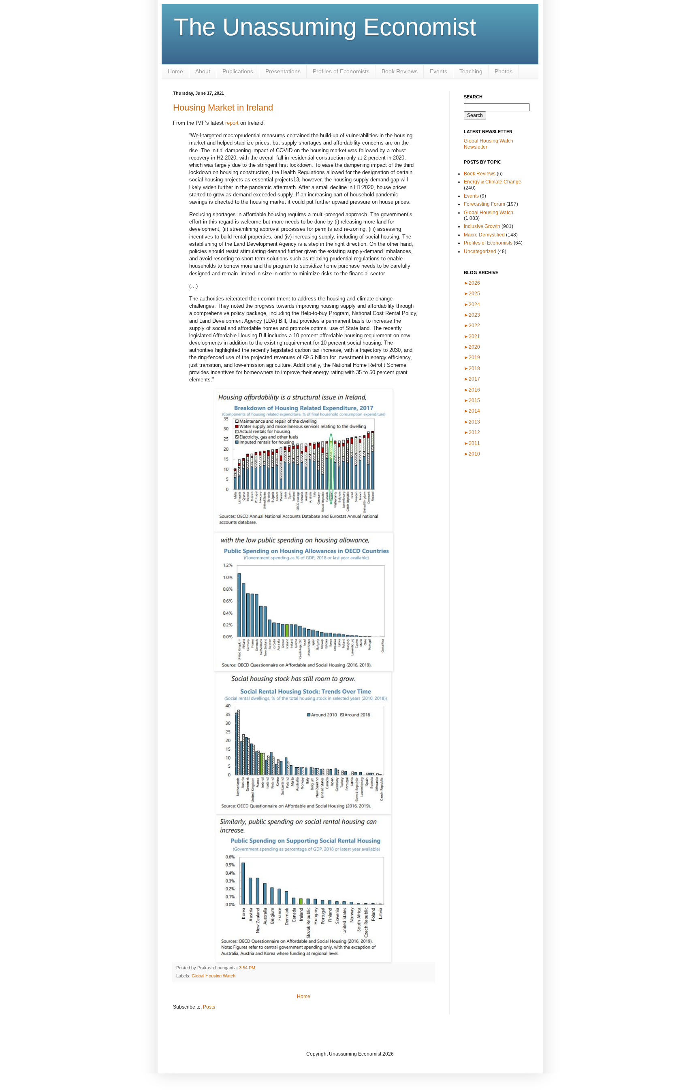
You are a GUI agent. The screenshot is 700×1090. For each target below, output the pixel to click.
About (202, 71)
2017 (472, 379)
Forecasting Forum (484, 204)
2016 (472, 390)
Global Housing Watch (213, 975)
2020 (472, 347)
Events (438, 71)
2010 (472, 454)
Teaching (470, 71)
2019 (472, 357)
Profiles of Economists (341, 71)
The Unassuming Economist (325, 26)
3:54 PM (247, 967)
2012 (472, 432)
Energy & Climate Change (492, 182)
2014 (472, 411)
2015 (472, 400)
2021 (472, 336)
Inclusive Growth (482, 226)
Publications (237, 71)
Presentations (283, 71)
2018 (472, 368)
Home (175, 71)
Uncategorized (480, 251)
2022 (472, 325)
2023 (472, 315)
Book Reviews (400, 71)
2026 (472, 283)
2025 (472, 293)
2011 (472, 443)
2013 (472, 422)
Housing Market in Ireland (223, 107)
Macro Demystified (484, 235)
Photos (503, 71)
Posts (209, 1007)
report (232, 123)
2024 (472, 304)
